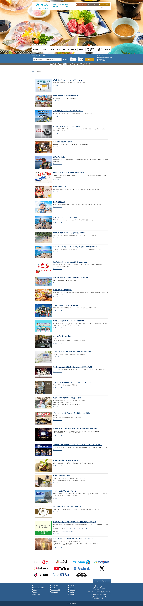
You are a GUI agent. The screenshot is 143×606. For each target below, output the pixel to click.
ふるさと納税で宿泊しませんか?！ (64, 491)
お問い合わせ (73, 585)
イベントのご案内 (90, 49)
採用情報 (107, 49)
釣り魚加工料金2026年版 (61, 476)
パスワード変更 (101, 60)
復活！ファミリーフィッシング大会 (65, 217)
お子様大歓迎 (72, 49)
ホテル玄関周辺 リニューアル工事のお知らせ (68, 111)
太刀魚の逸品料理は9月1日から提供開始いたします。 (71, 126)
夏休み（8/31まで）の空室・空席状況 (65, 95)
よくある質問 (99, 49)
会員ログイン (101, 59)
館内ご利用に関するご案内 (62, 336)
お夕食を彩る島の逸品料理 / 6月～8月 (66, 460)
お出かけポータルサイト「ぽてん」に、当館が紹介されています (74, 522)
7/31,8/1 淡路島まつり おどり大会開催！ (66, 305)
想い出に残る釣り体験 (38, 588)
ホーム (33, 71)
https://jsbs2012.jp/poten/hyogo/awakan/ (77, 528)
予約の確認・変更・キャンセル (105, 57)
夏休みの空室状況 (59, 202)
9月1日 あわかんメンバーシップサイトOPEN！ (69, 80)
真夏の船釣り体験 (59, 157)
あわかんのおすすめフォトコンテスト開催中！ (68, 321)
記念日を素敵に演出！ (60, 186)
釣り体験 (35, 49)
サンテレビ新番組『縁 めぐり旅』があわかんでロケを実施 (72, 367)
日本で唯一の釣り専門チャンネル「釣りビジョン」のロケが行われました (77, 445)
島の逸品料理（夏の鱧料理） (62, 290)
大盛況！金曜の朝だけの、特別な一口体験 (67, 398)
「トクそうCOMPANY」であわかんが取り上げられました (72, 382)
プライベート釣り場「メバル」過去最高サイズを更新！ (71, 413)
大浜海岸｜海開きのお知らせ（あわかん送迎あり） (70, 233)
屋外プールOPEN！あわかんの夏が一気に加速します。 (71, 277)
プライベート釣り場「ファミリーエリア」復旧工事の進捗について (75, 247)
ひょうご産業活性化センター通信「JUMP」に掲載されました (73, 351)
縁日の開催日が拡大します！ (62, 142)
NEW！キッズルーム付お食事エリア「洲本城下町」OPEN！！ (74, 539)
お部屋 (44, 49)
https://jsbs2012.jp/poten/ (68, 531)
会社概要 (72, 594)
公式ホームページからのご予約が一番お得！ (68, 506)
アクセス (72, 588)
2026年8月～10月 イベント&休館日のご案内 (68, 172)
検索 (89, 59)
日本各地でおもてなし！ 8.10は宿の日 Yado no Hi (70, 262)
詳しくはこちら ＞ (57, 85)
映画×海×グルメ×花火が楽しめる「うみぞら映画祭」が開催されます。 (76, 428)
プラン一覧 (100, 55)
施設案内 (81, 49)
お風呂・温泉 (61, 49)
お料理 (52, 49)
